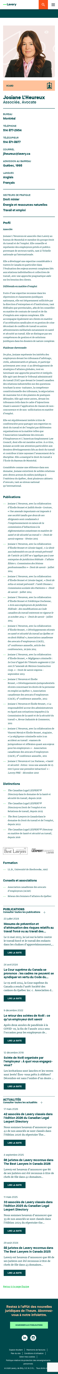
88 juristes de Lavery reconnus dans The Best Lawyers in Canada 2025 (28, 1250)
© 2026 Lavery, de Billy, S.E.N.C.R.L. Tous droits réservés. (29, 1368)
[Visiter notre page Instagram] (33, 1338)
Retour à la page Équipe (16, 1287)
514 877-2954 (12, 130)
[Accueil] (9, 4)
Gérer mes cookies (27, 1357)
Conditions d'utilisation (34, 1354)
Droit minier (11, 199)
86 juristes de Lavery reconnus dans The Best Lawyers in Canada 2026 (28, 1162)
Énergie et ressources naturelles (25, 205)
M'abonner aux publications (29, 1325)
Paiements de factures (35, 1350)
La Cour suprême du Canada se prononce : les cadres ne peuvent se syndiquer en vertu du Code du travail (29, 973)
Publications (13, 909)
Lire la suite (15, 953)
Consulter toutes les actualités (20, 1102)
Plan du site (16, 1354)
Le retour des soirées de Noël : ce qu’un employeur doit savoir (27, 1017)
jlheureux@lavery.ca (16, 154)
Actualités (12, 1099)
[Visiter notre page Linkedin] (25, 1338)
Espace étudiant (16, 1350)
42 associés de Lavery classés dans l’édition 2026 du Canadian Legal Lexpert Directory (28, 1118)
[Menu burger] (53, 4)
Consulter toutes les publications (21, 912)
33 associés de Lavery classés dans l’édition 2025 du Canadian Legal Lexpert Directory (28, 1206)
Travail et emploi (14, 210)
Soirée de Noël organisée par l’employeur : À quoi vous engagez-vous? (28, 1061)
